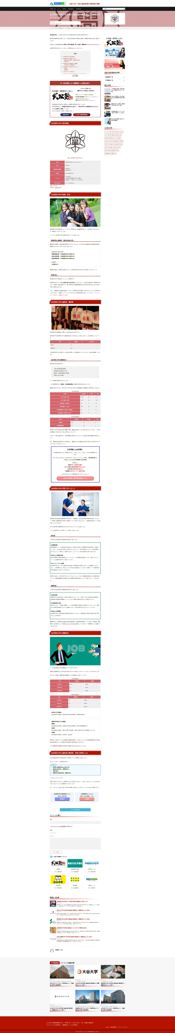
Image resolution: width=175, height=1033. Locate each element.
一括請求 (86, 799)
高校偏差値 (71, 8)
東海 (60, 23)
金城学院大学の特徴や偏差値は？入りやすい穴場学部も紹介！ (72, 927)
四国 (119, 138)
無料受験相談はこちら (75, 478)
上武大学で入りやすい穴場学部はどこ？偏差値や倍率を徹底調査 (113, 1009)
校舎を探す (66, 114)
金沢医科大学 (58, 187)
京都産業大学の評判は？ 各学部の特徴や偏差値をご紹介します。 (73, 901)
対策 (106, 144)
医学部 (64, 8)
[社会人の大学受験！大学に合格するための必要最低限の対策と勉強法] (107, 99)
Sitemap (107, 1027)
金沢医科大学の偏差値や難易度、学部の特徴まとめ (75, 73)
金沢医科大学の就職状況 (68, 71)
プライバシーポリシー (123, 1027)
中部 (122, 131)
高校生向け (113, 153)
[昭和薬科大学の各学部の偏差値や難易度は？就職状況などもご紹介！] (53, 921)
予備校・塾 (52, 8)
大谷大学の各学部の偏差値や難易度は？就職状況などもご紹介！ (87, 984)
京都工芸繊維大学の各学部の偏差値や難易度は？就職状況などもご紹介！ (75, 936)
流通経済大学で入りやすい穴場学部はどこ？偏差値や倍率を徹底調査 (87, 1009)
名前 (51, 819)
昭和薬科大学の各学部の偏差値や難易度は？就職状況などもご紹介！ (74, 919)
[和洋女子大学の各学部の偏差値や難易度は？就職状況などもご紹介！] (53, 912)
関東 (117, 150)
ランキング (107, 131)
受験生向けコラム (113, 138)
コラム (59, 8)
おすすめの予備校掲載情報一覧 (54, 1022)
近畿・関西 (107, 150)
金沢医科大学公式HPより (77, 158)
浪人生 (106, 147)
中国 (112, 131)
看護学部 (66, 69)
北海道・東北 (118, 135)
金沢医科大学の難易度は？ (70, 64)
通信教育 (113, 150)
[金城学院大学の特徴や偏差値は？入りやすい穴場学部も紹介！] (53, 930)
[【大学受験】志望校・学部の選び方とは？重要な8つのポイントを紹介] (107, 91)
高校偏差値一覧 (109, 77)
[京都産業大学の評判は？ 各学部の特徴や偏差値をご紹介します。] (53, 904)
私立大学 (118, 147)
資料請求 (62, 799)
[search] (124, 9)
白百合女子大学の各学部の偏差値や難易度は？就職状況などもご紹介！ (61, 1009)
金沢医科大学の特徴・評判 (69, 58)
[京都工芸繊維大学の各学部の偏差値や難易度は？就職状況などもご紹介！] (53, 939)
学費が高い (66, 61)
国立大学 (107, 141)
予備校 (112, 135)
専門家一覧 (68, 1022)
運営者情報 (113, 1027)
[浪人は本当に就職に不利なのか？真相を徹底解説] (107, 121)
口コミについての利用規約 (58, 826)
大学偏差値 (78, 8)
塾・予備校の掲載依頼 (87, 1022)
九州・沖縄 (107, 135)
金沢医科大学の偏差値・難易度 (70, 63)
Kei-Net (55, 185)
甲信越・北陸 (112, 147)
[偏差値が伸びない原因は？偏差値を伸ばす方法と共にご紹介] (107, 106)
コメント (52, 836)
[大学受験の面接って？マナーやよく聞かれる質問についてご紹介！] (107, 114)
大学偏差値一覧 (109, 80)
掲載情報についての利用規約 (70, 1025)
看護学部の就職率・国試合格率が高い (72, 60)
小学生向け (111, 144)
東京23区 (117, 144)
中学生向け (117, 131)
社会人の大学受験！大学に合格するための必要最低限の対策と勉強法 (118, 98)
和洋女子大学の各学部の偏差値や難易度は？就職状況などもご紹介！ (74, 910)
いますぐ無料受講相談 (82, 114)
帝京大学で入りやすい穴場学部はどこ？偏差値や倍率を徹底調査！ (62, 984)
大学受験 (121, 141)
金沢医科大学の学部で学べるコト (71, 66)
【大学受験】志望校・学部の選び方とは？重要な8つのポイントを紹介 (118, 90)
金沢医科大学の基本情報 (68, 56)
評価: (51, 830)
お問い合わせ (76, 1022)
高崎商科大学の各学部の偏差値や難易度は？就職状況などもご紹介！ (113, 984)
